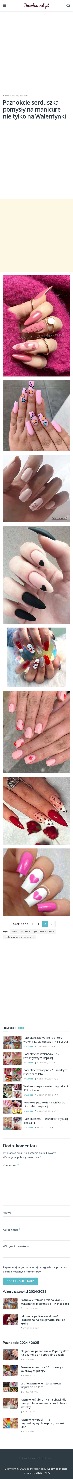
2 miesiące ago (30, 1392)
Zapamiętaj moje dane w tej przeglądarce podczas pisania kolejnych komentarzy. (35, 1269)
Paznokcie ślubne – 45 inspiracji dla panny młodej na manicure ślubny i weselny (44, 1403)
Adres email (12, 1230)
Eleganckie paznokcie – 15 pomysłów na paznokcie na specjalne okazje (45, 1353)
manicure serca (21, 931)
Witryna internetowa (16, 1246)
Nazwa (8, 1212)
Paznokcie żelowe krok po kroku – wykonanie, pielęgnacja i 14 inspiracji (45, 1039)
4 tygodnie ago (30, 1308)
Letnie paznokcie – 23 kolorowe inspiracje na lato (41, 1385)
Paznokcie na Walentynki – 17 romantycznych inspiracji (41, 1056)
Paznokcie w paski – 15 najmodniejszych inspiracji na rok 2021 (42, 1423)
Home (6, 95)
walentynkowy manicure (19, 937)
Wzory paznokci (20, 95)
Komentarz (11, 1165)
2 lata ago (28, 1359)
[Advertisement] (36, 51)
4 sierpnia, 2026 (44, 1046)
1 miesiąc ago (29, 1375)
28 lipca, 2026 (43, 1127)
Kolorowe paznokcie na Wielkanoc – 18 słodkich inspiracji (45, 1104)
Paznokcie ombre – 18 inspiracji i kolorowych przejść (42, 1369)
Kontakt (49, 1458)
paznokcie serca (44, 931)
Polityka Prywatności (30, 1458)
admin (29, 1046)
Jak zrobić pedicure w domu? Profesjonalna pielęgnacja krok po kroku (43, 1319)
